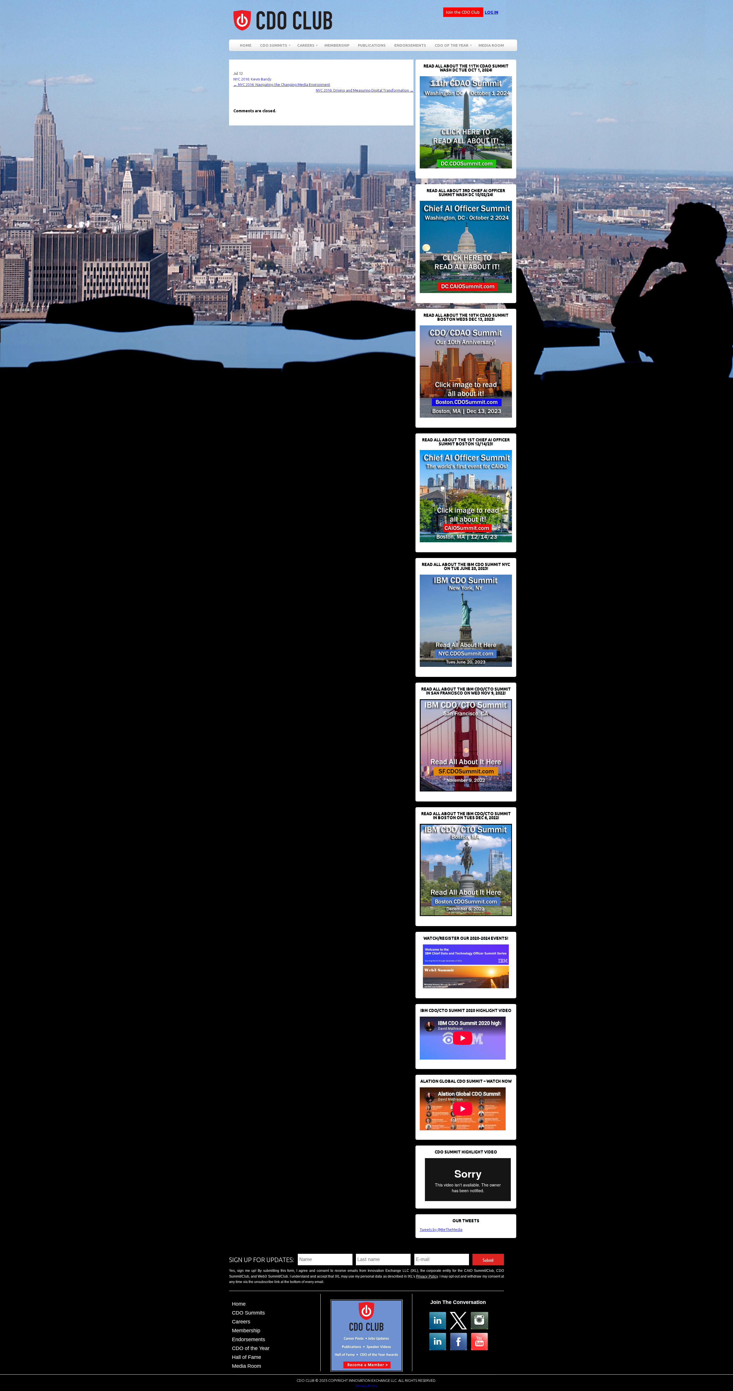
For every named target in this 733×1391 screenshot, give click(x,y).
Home (245, 45)
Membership (336, 45)
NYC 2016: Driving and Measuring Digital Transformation (364, 90)
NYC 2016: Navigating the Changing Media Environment (281, 84)
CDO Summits (248, 1313)
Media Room (491, 45)
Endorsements (410, 45)
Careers (303, 46)
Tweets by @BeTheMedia (441, 1229)
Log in (491, 12)
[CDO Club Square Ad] (366, 1370)
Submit (488, 1259)
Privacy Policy (427, 1276)
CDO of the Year (449, 46)
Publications (372, 45)
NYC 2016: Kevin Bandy (252, 79)
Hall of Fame (246, 1357)
